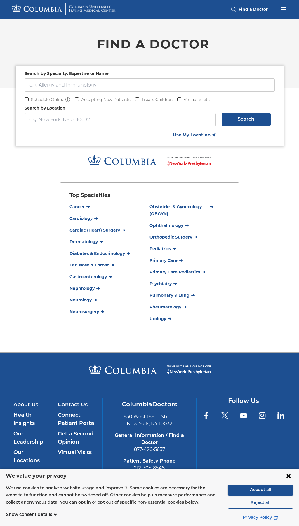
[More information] (67, 99)
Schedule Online (47, 99)
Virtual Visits (197, 99)
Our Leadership (28, 438)
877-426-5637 (149, 449)
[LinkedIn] (281, 415)
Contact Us (73, 405)
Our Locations (26, 457)
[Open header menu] (283, 9)
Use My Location (194, 135)
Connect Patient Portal (77, 419)
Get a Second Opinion (75, 438)
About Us (25, 405)
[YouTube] (243, 415)
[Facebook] (206, 415)
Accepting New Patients (106, 99)
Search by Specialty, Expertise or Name (67, 73)
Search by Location (45, 108)
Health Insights (24, 419)
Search (246, 119)
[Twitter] (225, 415)
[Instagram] (262, 415)
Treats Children (157, 99)
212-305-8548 (149, 468)
